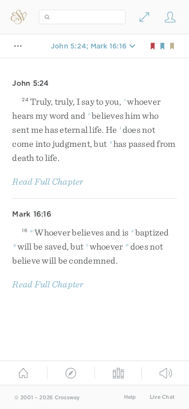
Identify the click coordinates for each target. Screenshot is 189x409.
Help (130, 397)
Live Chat (162, 397)
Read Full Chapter (47, 181)
